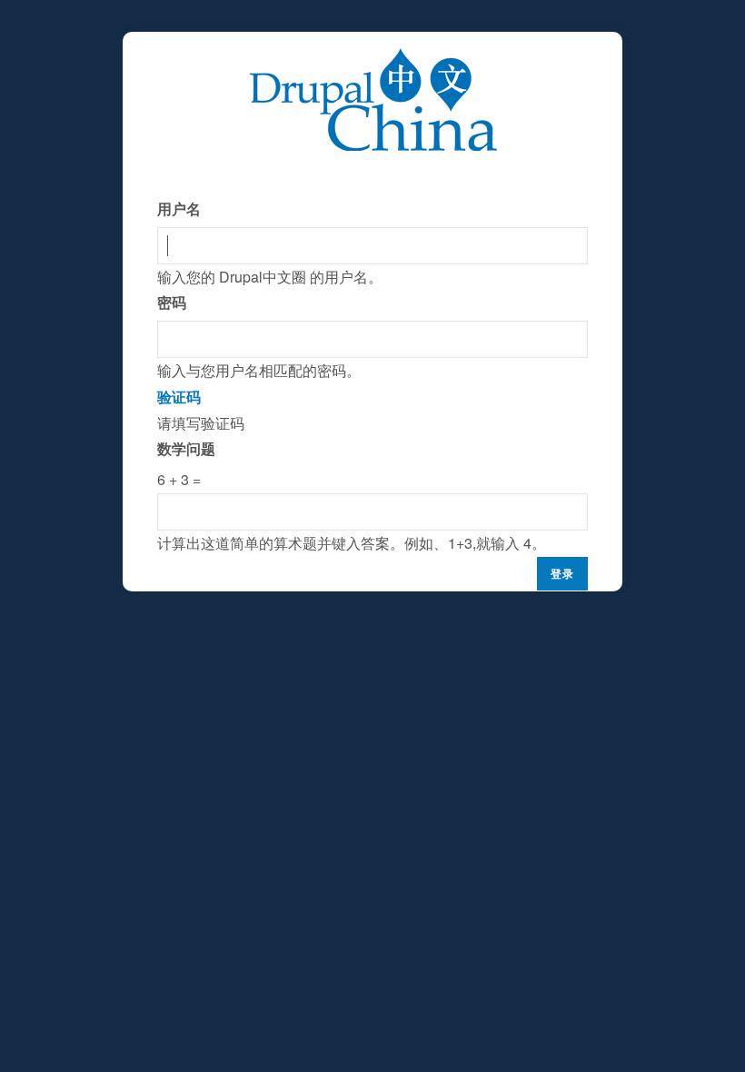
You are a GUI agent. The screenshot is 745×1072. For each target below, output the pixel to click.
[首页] (373, 60)
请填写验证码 (351, 469)
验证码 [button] (179, 396)
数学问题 (186, 448)
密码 (171, 302)
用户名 (179, 208)
